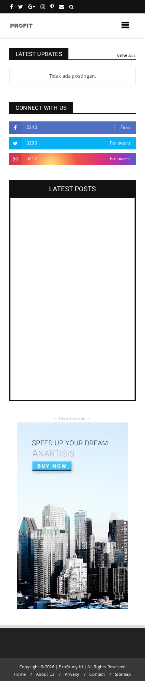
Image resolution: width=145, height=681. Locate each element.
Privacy (72, 674)
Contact (96, 674)
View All (126, 55)
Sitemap (123, 674)
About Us (45, 674)
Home (20, 674)
